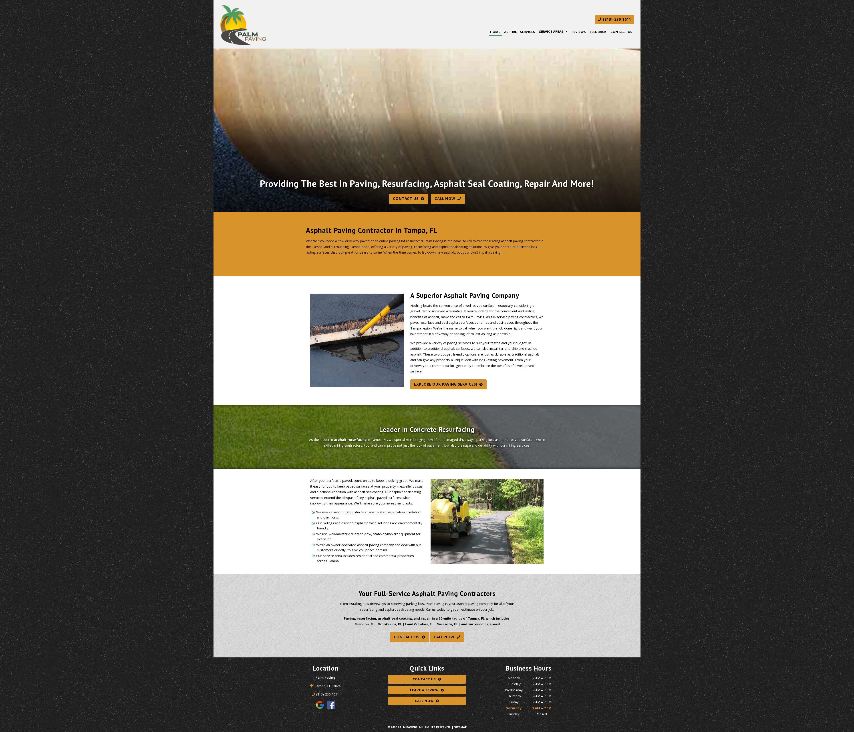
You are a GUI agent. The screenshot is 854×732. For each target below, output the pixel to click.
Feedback (598, 31)
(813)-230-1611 (616, 19)
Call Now (445, 198)
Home (495, 31)
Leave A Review (424, 690)
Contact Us (621, 31)
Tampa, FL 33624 (327, 685)
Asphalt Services (519, 31)
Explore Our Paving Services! (445, 384)
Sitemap (460, 727)
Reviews (579, 31)
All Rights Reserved (434, 727)
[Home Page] (287, 25)
